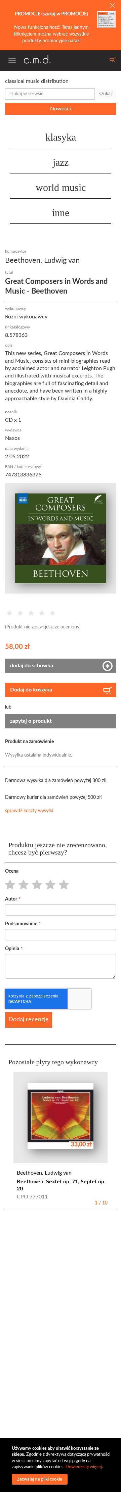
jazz (61, 162)
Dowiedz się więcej (84, 1467)
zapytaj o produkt (31, 721)
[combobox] (50, 94)
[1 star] (8, 885)
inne (60, 212)
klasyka (60, 137)
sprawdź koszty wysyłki (29, 811)
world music (61, 187)
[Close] (112, 6)
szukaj (105, 94)
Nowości (60, 108)
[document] (61, 1465)
